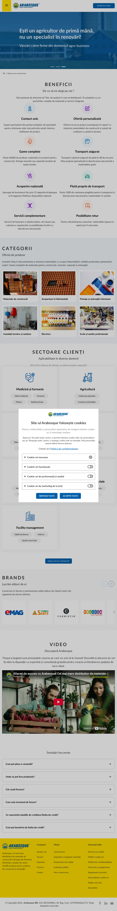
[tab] (58, 457)
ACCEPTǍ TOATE (70, 496)
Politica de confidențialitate (64, 448)
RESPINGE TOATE (46, 496)
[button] (36, 457)
